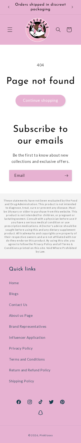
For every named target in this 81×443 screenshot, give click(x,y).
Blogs (13, 294)
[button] (9, 29)
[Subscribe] (66, 176)
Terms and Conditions (27, 359)
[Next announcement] (72, 7)
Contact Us (18, 305)
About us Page (21, 315)
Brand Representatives (28, 326)
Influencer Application (27, 337)
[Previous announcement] (9, 7)
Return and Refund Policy (30, 370)
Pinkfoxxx (46, 435)
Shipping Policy (21, 381)
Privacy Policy (21, 348)
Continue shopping (40, 100)
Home (14, 283)
